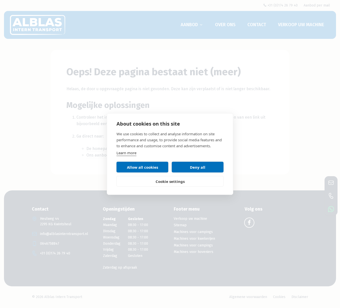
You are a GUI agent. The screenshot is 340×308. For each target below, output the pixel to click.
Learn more (126, 152)
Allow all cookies (142, 167)
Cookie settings (170, 181)
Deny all (197, 167)
